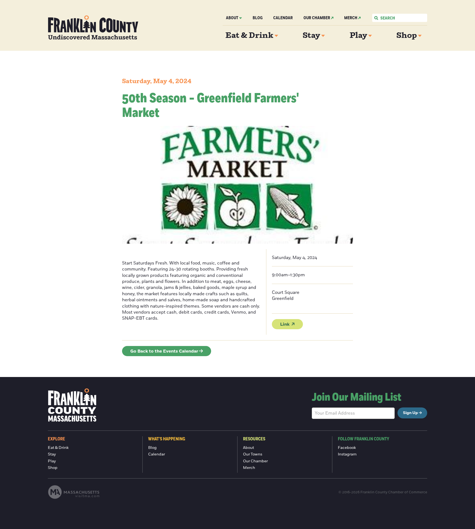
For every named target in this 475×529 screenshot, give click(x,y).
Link (284, 324)
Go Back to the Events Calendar (164, 351)
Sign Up (410, 413)
